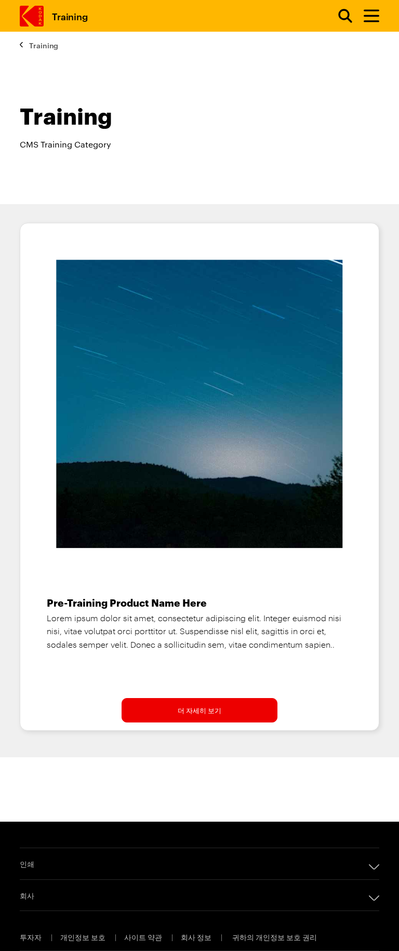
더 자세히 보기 (199, 710)
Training (69, 15)
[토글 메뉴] (366, 16)
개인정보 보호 (83, 937)
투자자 (31, 937)
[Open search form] (339, 16)
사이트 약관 (144, 937)
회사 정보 (197, 937)
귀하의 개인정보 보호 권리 (274, 937)
